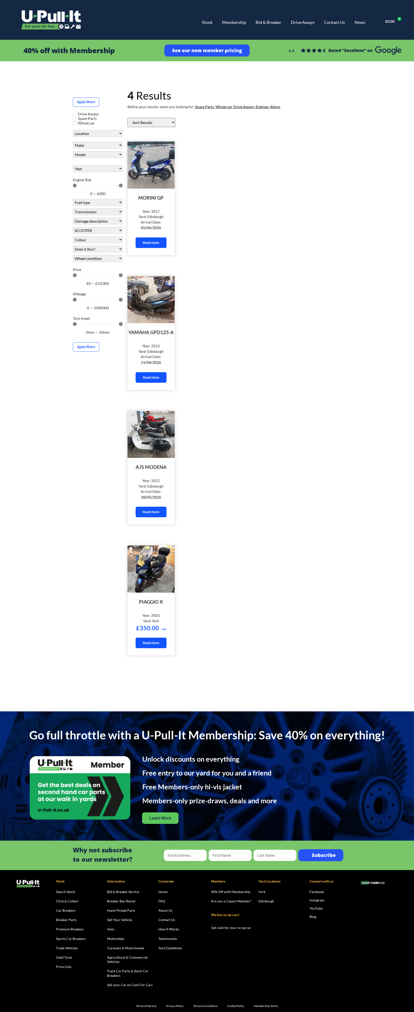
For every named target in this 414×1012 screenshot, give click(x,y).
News (360, 22)
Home (162, 892)
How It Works (168, 929)
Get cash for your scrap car (231, 928)
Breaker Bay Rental (121, 901)
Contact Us (334, 22)
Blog (313, 917)
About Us (165, 910)
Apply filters (86, 102)
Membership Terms (266, 1006)
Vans (110, 929)
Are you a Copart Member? (231, 901)
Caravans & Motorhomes (125, 948)
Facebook (317, 892)
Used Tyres (64, 957)
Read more (151, 243)
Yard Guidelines (170, 948)
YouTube (316, 908)
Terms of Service (146, 1006)
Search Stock (65, 892)
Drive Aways (303, 22)
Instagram (317, 900)
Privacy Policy (175, 1006)
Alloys (275, 106)
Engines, (263, 106)
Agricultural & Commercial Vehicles (127, 959)
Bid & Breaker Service (123, 892)
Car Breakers (65, 910)
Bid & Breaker (268, 22)
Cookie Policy (235, 1006)
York (262, 892)
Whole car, (224, 106)
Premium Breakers (70, 929)
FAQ (161, 901)
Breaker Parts (66, 920)
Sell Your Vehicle (119, 920)
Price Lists (63, 967)
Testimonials (167, 939)
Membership (234, 22)
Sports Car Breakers (71, 939)
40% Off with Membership (230, 892)
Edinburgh (266, 901)
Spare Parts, (205, 106)
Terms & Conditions (205, 1006)
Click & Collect (67, 901)
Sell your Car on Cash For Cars (130, 985)
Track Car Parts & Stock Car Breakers (127, 973)
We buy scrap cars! (225, 915)
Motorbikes (115, 939)
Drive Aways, (244, 106)
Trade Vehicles (67, 948)
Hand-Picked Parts (121, 910)
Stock (207, 22)
